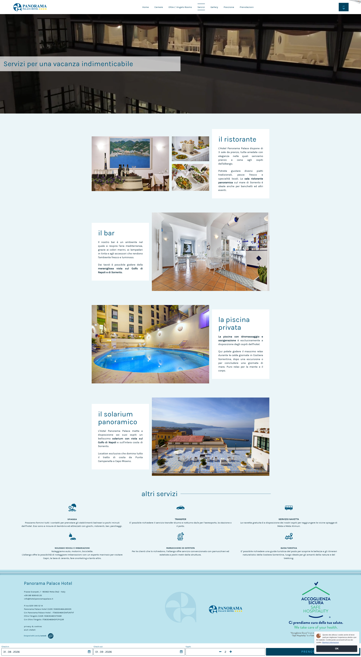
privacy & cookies (33, 626)
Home (145, 7)
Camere (158, 7)
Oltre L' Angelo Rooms (180, 7)
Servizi (201, 7)
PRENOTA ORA (313, 651)
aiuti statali (30, 630)
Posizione (229, 7)
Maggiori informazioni (330, 642)
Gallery (214, 7)
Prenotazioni (247, 7)
